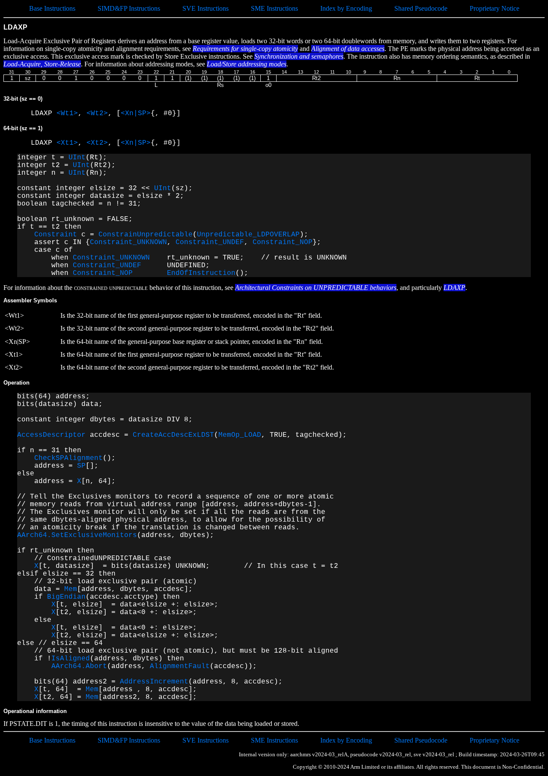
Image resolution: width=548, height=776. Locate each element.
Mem (70, 589)
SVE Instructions (205, 8)
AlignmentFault (180, 666)
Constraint (55, 235)
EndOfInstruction (201, 273)
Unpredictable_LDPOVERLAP (248, 235)
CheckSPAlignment (68, 458)
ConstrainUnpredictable (145, 235)
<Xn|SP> (136, 113)
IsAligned (70, 659)
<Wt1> (67, 113)
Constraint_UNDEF (210, 242)
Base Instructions (52, 8)
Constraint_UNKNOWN (128, 242)
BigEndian (66, 597)
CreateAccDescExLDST (173, 435)
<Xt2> (97, 143)
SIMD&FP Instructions (129, 8)
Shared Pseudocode (420, 8)
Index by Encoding (346, 8)
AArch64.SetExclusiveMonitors (77, 535)
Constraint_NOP (283, 242)
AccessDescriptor (51, 435)
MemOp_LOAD (239, 435)
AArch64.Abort (79, 666)
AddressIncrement (154, 682)
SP (81, 466)
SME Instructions (274, 8)
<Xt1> (67, 143)
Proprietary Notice (494, 8)
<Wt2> (97, 113)
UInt (77, 157)
